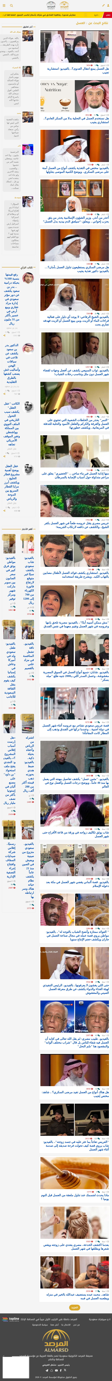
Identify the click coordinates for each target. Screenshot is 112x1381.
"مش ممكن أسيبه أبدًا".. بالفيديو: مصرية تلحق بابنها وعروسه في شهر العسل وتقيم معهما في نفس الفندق (76, 624)
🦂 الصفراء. (16, 68)
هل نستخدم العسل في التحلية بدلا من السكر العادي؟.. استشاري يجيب (76, 120)
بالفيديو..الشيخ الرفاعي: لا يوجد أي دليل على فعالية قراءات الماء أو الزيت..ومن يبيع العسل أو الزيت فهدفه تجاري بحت (76, 320)
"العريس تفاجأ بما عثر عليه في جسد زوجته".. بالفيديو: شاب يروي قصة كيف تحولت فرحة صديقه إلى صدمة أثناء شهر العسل (76, 1145)
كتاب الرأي (27, 267)
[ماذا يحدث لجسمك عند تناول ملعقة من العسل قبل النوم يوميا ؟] (74, 1173)
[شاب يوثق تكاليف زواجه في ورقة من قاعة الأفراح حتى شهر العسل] (74, 810)
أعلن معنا (54, 1325)
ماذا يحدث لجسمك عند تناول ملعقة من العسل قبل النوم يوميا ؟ (75, 1197)
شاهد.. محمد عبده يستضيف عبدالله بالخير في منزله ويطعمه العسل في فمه (77, 1296)
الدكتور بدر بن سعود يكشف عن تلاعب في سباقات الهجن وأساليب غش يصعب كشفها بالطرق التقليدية (12, 363)
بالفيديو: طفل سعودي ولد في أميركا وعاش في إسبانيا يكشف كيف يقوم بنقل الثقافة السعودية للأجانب (9, 670)
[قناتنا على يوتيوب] (56, 1370)
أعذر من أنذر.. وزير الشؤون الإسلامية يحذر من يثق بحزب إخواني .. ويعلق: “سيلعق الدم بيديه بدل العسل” (76, 219)
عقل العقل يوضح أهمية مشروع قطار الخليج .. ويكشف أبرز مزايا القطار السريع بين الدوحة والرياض (12, 482)
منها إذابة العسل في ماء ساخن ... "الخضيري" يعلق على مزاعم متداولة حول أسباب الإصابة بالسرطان (75, 475)
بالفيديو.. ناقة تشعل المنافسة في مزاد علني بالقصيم (28, 656)
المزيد (74, 1307)
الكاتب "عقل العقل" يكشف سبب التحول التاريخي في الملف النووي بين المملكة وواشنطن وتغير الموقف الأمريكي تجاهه (12, 424)
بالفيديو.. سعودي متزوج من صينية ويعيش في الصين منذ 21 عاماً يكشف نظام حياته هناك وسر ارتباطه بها (28, 870)
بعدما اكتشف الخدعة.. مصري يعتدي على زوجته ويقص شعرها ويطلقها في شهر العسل (76, 1246)
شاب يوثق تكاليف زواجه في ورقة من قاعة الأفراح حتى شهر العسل (75, 834)
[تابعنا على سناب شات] (51, 1370)
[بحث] (10, 6)
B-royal (18, 198)
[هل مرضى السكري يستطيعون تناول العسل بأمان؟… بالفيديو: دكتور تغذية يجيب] (74, 245)
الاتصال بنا (65, 1325)
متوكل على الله (15, 32)
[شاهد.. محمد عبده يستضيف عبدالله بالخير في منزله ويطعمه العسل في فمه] (74, 1272)
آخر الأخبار (29, 537)
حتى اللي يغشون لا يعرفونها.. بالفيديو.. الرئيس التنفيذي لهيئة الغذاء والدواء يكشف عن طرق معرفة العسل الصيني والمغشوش (76, 989)
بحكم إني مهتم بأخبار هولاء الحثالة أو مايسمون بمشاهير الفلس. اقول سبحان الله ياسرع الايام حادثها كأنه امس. (13, 89)
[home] (64, 5)
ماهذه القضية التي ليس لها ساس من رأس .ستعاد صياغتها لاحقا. (12, 127)
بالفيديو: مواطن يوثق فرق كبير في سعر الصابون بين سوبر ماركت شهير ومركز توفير (9, 578)
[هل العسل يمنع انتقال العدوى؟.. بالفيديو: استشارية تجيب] (74, 46)
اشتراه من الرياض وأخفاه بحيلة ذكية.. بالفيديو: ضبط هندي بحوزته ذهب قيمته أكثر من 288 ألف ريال (28, 764)
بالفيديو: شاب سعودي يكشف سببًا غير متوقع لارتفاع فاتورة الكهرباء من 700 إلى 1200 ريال (28, 580)
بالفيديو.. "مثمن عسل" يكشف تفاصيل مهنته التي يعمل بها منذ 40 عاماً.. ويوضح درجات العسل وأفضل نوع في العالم (76, 782)
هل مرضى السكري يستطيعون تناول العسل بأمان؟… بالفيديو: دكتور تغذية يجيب (77, 269)
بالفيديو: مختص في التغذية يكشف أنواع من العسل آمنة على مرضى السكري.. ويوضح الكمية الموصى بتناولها (75, 169)
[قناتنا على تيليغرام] (47, 1370)
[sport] (51, 5)
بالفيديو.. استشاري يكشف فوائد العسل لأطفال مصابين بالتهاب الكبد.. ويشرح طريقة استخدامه (76, 574)
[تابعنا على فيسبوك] (61, 1370)
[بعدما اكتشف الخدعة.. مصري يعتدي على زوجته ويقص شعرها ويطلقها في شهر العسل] (74, 1223)
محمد (19, 113)
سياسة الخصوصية (40, 1325)
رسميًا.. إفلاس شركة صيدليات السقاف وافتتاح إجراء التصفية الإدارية (10, 860)
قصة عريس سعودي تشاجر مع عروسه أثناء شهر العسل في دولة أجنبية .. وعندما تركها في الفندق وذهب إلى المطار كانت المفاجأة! (75, 729)
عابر (19, 146)
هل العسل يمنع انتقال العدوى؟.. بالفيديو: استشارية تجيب (78, 70)
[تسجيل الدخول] (108, 5)
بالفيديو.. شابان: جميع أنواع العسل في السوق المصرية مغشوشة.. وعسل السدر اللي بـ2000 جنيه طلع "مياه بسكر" (76, 676)
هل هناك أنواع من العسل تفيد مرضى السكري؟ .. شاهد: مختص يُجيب (75, 1094)
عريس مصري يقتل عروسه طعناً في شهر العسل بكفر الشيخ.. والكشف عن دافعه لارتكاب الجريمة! (76, 525)
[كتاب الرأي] (103, 5)
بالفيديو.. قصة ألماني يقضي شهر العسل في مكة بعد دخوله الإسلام (77, 883)
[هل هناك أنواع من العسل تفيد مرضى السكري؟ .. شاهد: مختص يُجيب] (74, 1070)
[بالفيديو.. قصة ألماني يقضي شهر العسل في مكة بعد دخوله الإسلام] (74, 860)
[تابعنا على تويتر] (65, 1370)
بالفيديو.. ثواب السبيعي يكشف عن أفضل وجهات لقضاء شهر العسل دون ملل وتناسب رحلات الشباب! (76, 372)
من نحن (76, 1325)
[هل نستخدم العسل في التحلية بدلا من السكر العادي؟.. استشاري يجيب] (74, 96)
